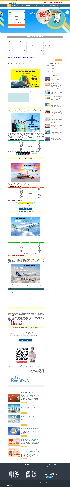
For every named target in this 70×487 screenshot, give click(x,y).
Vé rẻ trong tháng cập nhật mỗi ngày (18, 64)
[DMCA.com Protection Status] (9, 485)
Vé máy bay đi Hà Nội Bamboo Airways (37, 237)
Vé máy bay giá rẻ (40, 369)
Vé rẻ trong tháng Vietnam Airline (17, 95)
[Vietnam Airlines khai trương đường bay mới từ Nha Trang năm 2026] (47, 132)
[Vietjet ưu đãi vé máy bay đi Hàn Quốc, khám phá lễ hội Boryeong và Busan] (47, 112)
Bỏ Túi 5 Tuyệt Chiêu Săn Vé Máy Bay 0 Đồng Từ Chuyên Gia (21, 379)
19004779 (22, 340)
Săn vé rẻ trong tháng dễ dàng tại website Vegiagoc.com (20, 100)
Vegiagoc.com (28, 90)
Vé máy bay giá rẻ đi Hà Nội (15, 375)
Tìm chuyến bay (58, 60)
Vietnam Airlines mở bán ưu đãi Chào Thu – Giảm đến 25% (56, 92)
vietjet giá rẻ (22, 5)
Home (9, 5)
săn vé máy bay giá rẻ (14, 5)
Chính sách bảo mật (31, 482)
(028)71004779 (28, 340)
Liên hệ (57, 5)
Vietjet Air (9, 159)
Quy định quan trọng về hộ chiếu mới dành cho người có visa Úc (56, 140)
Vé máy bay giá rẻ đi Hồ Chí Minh (16, 374)
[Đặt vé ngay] (25, 203)
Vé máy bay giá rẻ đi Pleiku (31, 474)
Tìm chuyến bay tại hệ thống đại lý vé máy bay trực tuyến (20, 99)
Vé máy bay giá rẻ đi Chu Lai (31, 470)
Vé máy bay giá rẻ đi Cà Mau (31, 472)
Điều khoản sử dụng (43, 482)
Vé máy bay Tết (13, 376)
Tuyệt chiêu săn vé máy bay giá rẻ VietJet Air (51, 71)
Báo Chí (53, 5)
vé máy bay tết (36, 5)
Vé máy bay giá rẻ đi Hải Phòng (13, 472)
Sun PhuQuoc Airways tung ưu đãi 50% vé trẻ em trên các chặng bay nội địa (30, 451)
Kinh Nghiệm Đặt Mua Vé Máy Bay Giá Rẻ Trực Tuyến (20, 381)
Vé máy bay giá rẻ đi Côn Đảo (13, 477)
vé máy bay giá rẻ (27, 89)
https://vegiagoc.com (28, 205)
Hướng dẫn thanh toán (21, 482)
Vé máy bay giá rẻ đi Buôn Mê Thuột (32, 467)
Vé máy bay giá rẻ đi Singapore (31, 475)
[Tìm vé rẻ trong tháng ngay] (25, 153)
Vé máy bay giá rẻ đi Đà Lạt (13, 475)
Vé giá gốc (21, 365)
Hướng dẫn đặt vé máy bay (15, 378)
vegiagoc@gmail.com (53, 474)
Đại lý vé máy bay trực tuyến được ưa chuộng (51, 68)
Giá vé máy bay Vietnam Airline (13, 136)
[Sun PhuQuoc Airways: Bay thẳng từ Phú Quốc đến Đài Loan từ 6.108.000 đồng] (47, 84)
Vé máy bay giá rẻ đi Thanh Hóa (14, 474)
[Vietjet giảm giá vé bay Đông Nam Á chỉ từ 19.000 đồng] (47, 126)
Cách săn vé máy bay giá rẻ (14, 94)
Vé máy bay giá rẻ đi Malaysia (31, 476)
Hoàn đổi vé (26, 482)
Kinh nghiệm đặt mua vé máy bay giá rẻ (50, 72)
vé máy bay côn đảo (43, 5)
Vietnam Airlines (18, 109)
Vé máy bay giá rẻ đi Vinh (13, 473)
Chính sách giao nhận (37, 482)
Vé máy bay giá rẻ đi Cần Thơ (31, 471)
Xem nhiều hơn (24, 402)
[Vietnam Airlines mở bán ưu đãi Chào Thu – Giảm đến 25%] (47, 92)
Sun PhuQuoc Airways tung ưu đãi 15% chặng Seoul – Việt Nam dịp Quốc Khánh (30, 418)
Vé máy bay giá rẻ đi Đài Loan (31, 477)
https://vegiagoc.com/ (20, 332)
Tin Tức (49, 5)
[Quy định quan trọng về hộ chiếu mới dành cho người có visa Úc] (47, 139)
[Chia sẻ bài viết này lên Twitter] (14, 386)
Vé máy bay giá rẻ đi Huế (30, 468)
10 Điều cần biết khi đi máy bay (49, 69)
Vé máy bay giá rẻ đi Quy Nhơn (13, 471)
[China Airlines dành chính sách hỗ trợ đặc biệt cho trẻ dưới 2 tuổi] (47, 79)
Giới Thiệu (16, 482)
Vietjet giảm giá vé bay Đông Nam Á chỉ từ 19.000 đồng (56, 127)
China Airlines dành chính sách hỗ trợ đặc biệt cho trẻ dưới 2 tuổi (56, 79)
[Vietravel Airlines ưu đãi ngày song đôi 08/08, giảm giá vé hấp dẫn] (47, 104)
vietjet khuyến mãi (29, 5)
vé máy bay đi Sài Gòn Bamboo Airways (24, 237)
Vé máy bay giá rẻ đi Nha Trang (14, 470)
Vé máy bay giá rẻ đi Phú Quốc (13, 476)
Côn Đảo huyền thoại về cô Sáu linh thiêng (51, 65)
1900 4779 (47, 2)
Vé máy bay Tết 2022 (14, 377)
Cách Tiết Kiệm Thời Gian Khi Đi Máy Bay (18, 380)
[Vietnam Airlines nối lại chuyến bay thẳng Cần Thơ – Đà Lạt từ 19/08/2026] (47, 97)
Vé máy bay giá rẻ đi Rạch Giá (31, 473)
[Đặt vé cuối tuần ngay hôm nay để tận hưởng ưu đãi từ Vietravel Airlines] (47, 119)
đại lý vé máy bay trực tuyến (19, 313)
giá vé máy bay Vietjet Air (39, 183)
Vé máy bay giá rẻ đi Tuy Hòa (31, 469)
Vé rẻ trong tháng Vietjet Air (16, 96)
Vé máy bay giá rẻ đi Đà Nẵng (13, 469)
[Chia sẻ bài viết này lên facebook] (16, 386)
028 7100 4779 (57, 2)
